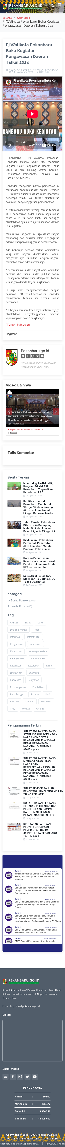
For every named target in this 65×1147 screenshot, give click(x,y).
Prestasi (14, 701)
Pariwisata (15, 679)
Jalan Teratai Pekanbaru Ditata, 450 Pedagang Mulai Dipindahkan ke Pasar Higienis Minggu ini (39, 527)
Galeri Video (23, 17)
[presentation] (9, 411)
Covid (41, 622)
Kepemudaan (38, 658)
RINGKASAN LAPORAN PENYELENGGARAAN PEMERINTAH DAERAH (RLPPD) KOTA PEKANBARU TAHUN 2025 (40, 830)
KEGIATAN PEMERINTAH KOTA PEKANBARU (33, 70)
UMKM (26, 708)
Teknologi (46, 701)
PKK (47, 694)
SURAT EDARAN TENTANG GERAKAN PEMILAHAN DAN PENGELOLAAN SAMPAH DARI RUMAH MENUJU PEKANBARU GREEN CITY (39, 809)
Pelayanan (33, 679)
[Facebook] (28, 356)
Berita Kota (21, 606)
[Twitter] (37, 356)
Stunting (29, 701)
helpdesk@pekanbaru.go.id (25, 1006)
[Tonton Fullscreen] (18, 324)
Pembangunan (18, 687)
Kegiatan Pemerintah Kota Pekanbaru (27, 429)
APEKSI (14, 622)
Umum (40, 708)
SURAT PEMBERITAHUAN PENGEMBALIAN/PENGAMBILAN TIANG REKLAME (43, 791)
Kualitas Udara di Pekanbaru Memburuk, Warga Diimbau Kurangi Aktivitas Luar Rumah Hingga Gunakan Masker (38, 507)
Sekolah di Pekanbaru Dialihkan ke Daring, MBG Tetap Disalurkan (39, 578)
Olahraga (34, 672)
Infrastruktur (33, 636)
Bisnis (27, 622)
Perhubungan (17, 694)
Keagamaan (16, 644)
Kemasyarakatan (38, 651)
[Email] (23, 356)
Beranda (7, 17)
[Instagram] (32, 356)
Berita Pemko (24, 600)
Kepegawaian (17, 658)
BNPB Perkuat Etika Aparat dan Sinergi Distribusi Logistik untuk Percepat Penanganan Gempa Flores (37, 904)
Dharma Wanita (18, 629)
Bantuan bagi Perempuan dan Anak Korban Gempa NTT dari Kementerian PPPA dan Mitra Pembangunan (35, 890)
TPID (13, 708)
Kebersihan (16, 651)
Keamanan (35, 644)
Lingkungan (16, 672)
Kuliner (49, 665)
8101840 (44, 72)
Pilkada (35, 694)
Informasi (15, 636)
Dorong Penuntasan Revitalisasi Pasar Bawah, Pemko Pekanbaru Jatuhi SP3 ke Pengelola (39, 563)
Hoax (36, 629)
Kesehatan (16, 665)
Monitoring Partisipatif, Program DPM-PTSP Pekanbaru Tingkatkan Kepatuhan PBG (38, 488)
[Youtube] (42, 356)
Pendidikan (38, 687)
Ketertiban (33, 665)
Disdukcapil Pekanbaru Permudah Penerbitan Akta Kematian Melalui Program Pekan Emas (38, 545)
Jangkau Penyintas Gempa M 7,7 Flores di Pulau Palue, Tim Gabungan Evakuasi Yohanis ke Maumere (37, 876)
